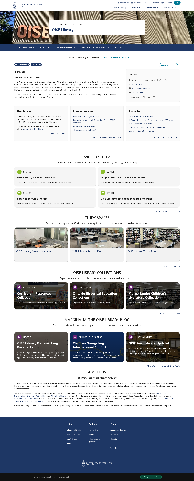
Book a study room (168, 65)
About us (118, 47)
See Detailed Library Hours (115, 57)
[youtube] (149, 97)
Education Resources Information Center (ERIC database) (94, 121)
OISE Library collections (66, 47)
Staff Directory (137, 92)
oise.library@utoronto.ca (141, 88)
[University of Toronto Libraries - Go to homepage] (97, 466)
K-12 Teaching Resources (140, 123)
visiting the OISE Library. (34, 129)
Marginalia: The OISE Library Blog (95, 47)
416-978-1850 (137, 84)
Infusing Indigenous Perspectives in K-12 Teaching (152, 120)
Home (54, 24)
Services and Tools (26, 47)
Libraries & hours (66, 24)
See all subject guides (164, 137)
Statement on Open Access (26, 398)
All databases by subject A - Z (86, 130)
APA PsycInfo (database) (84, 126)
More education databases (106, 137)
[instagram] (144, 97)
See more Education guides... (141, 131)
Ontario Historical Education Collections (147, 127)
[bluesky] (154, 97)
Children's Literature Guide (141, 116)
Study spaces (44, 47)
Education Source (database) (86, 116)
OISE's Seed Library (59, 396)
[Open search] (177, 3)
